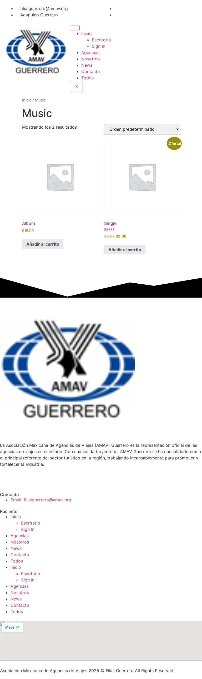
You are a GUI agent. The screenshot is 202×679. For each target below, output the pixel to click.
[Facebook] (115, 8)
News (86, 65)
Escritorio (101, 39)
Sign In (98, 46)
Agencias (90, 52)
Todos (87, 77)
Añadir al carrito (42, 244)
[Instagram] (115, 14)
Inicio (86, 33)
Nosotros (90, 58)
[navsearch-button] (138, 26)
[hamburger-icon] (75, 28)
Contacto (90, 71)
